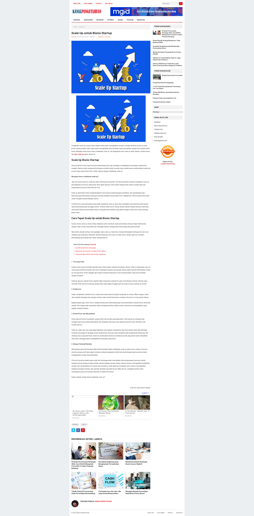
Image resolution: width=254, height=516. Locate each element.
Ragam (120, 20)
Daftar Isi (109, 3)
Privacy (99, 3)
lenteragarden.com (160, 141)
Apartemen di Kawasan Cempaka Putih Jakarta (90, 251)
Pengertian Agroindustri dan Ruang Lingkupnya (90, 254)
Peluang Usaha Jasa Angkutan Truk (164, 98)
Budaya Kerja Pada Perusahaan (172, 75)
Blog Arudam (158, 137)
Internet (110, 20)
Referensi (100, 20)
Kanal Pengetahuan (82, 513)
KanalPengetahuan (83, 37)
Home (75, 27)
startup (84, 424)
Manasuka (141, 20)
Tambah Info (158, 129)
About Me (76, 3)
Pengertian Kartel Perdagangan (163, 82)
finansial (75, 424)
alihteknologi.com (160, 133)
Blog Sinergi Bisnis (160, 126)
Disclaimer (88, 3)
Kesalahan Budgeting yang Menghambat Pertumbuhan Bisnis (109, 464)
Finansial (76, 20)
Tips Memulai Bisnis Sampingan (85, 248)
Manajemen (88, 20)
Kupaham (157, 122)
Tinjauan (129, 20)
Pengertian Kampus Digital (161, 102)
